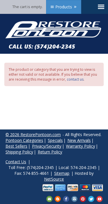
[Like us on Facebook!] (66, 198)
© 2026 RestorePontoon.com (33, 134)
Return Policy (50, 152)
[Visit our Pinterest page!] (82, 198)
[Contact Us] (49, 198)
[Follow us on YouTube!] (99, 198)
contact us (75, 79)
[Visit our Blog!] (57, 198)
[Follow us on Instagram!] (74, 198)
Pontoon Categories (24, 140)
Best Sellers (16, 146)
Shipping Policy (19, 152)
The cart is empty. (27, 6)
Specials (55, 140)
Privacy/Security (46, 146)
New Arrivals (79, 140)
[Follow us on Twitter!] (91, 198)
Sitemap (61, 173)
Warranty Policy (80, 146)
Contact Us (15, 161)
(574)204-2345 (55, 46)
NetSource (54, 179)
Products (63, 7)
